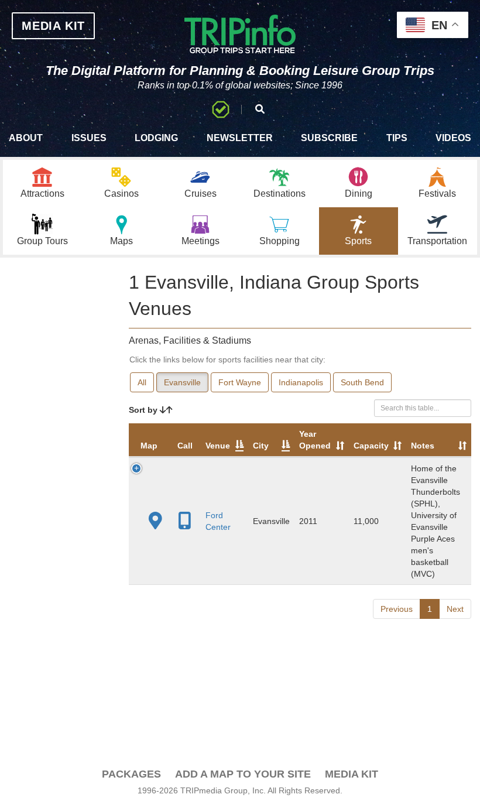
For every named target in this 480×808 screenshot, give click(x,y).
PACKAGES (131, 774)
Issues (89, 138)
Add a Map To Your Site (243, 774)
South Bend (362, 382)
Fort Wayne (239, 382)
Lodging (156, 138)
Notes (422, 445)
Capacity (371, 445)
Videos (453, 138)
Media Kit (351, 774)
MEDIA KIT (53, 25)
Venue (217, 445)
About (26, 138)
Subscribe (329, 138)
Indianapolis (301, 382)
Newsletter (240, 138)
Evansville (182, 382)
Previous (396, 609)
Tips (396, 138)
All (142, 382)
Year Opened (315, 439)
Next (455, 609)
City (261, 445)
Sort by (144, 410)
